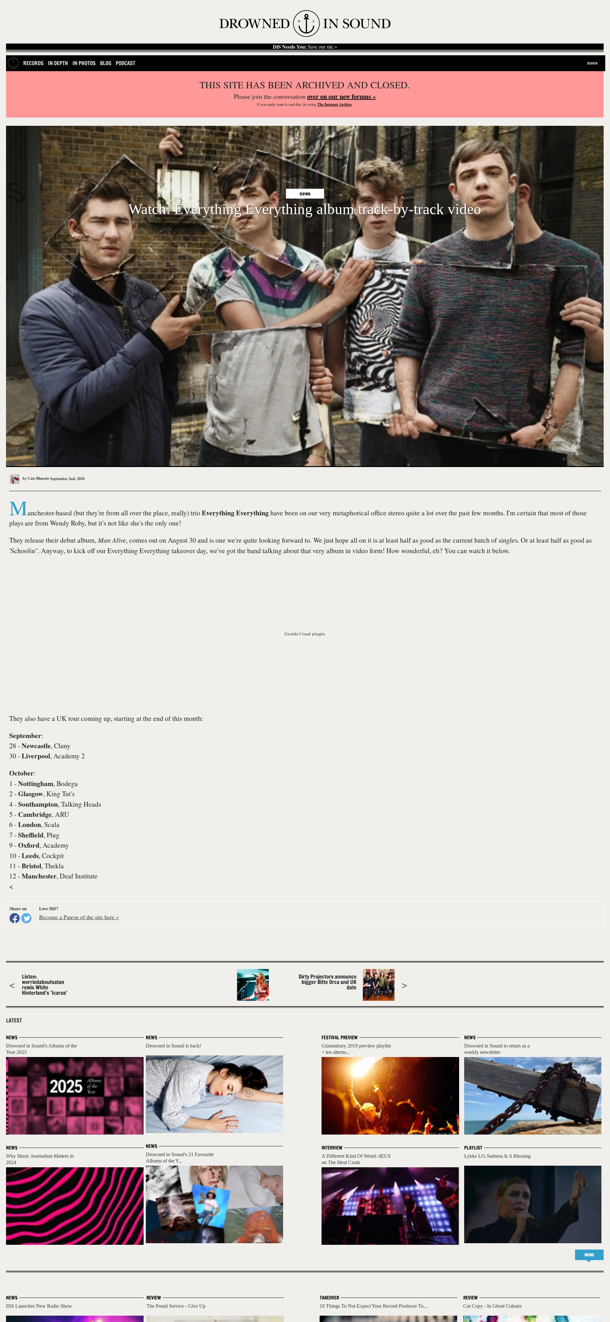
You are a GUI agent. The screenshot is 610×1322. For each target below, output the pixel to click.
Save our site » (305, 47)
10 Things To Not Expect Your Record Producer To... (373, 1306)
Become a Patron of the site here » (79, 917)
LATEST (14, 1020)
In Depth (58, 63)
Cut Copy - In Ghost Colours (492, 1306)
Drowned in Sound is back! (173, 1045)
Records (33, 63)
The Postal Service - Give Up (176, 1306)
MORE (589, 1255)
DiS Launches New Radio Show (39, 1306)
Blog (105, 63)
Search (592, 63)
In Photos (84, 63)
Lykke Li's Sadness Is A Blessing (497, 1156)
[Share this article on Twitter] (26, 918)
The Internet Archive (334, 104)
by (35, 478)
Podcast (125, 63)
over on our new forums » (341, 96)
